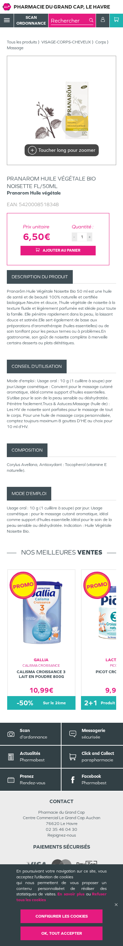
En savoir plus (70, 894)
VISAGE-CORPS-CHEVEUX (66, 42)
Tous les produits (22, 42)
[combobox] (70, 20)
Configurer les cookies (62, 916)
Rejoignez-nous (61, 835)
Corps (100, 42)
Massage (15, 47)
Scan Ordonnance (31, 20)
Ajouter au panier (61, 250)
